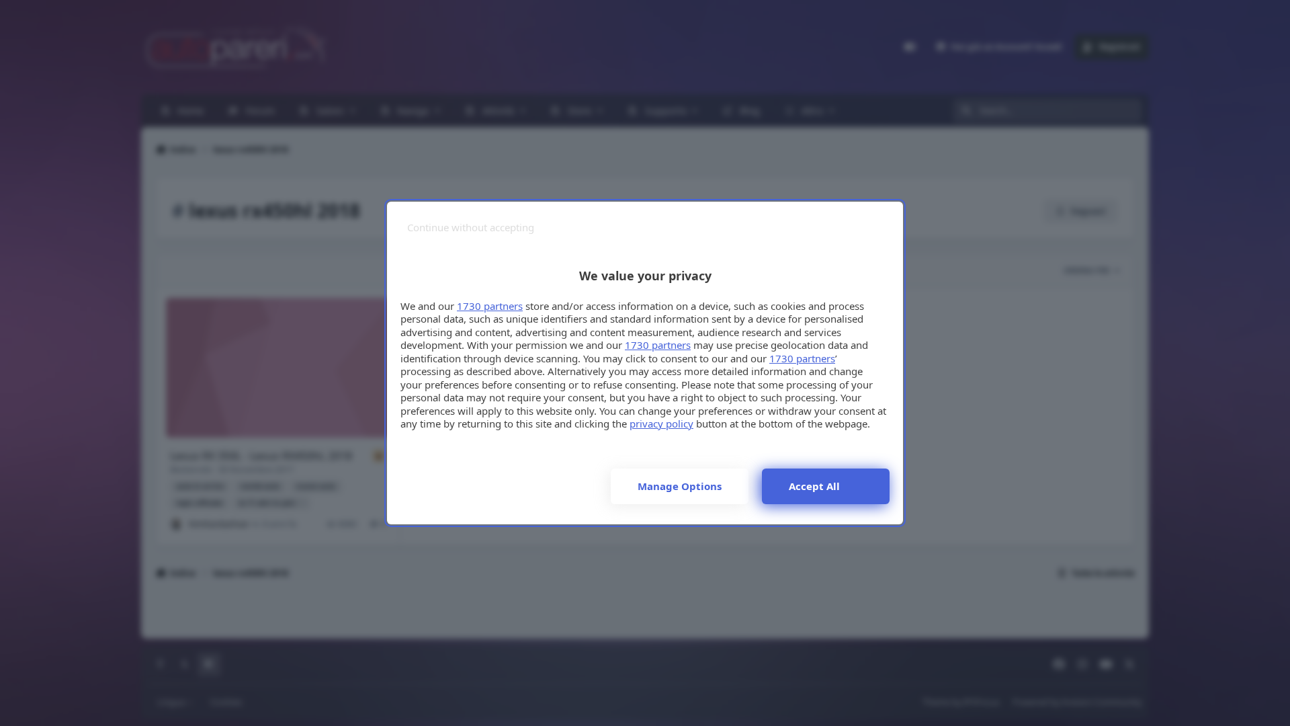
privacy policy (661, 423)
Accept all (814, 486)
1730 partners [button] (490, 306)
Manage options (680, 486)
